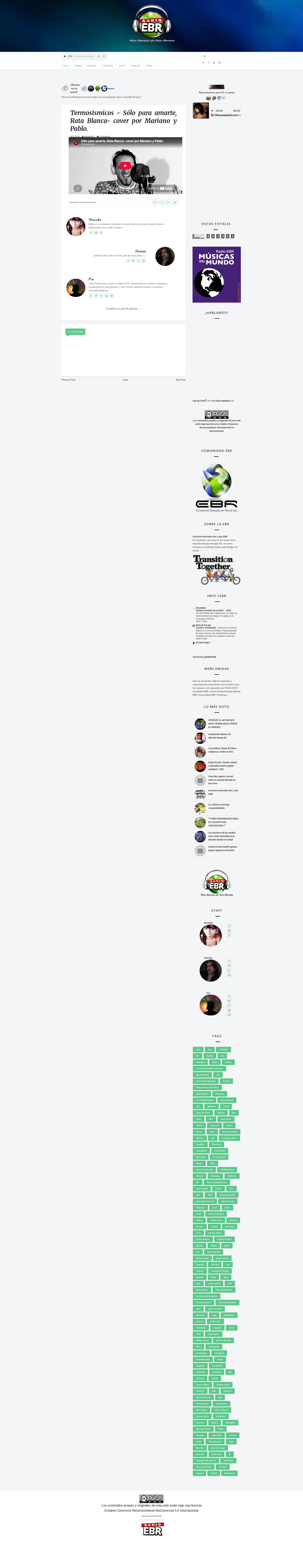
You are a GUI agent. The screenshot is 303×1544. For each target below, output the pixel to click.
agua (198, 1309)
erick (198, 1233)
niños (212, 1132)
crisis (198, 1214)
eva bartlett (217, 1366)
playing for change (220, 1271)
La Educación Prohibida (206, 1296)
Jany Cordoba (202, 1290)
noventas (200, 1435)
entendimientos (203, 1359)
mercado (200, 1422)
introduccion (221, 1404)
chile (198, 1334)
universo (200, 1138)
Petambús (201, 607)
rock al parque (218, 1448)
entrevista (229, 1226)
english (214, 1226)
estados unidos (215, 1233)
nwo (211, 1119)
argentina (200, 1062)
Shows (78, 66)
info (220, 1397)
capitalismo (201, 1151)
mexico (214, 1422)
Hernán (140, 251)
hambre (199, 1245)
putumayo (215, 1176)
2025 (198, 1283)
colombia (223, 1049)
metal (214, 1062)
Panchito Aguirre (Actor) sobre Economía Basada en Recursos (222, 780)
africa (227, 1207)
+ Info (149, 66)
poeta (198, 1441)
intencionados (202, 1404)
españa (210, 1056)
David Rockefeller (227, 1195)
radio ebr (232, 1176)
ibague (214, 1245)
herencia (228, 1391)
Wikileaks (216, 1144)
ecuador (199, 1226)
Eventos (135, 66)
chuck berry (213, 1334)
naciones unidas (203, 1429)
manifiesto (221, 1416)
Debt (230, 1283)
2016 (210, 1195)
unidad (214, 1473)
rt (230, 1454)
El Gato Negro (203, 642)
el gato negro (219, 1157)
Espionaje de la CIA (205, 1201)
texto (225, 1277)
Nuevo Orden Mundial (205, 1081)
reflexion (212, 1106)
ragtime (199, 1277)
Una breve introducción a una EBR (210, 536)
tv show (222, 1467)
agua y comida (215, 1309)
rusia (213, 1277)
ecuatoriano (201, 1353)
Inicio (66, 66)
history (199, 1163)
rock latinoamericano (217, 1182)
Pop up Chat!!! (200, 400)
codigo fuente (202, 1340)
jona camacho (213, 1252)
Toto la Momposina (227, 1302)
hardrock (200, 1391)
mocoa (199, 1132)
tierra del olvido (203, 1467)
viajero (218, 1188)
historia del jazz (203, 1397)
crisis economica (216, 1214)
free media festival (204, 1100)
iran (198, 1252)
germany (200, 1378)
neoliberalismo (227, 1170)
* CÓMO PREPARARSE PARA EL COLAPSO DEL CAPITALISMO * (223, 822)
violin (226, 1106)
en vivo (226, 1081)
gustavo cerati (223, 1385)
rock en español (229, 1132)
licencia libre (202, 1416)
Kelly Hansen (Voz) (224, 1290)
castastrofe (201, 1328)
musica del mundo (204, 1170)
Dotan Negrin (202, 1094)
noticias (214, 1264)
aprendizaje (229, 1315)
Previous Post (68, 379)
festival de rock (224, 1239)
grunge (215, 1378)
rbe (197, 1182)
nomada (200, 1264)
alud (214, 1315)
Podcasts (107, 66)
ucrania (199, 1473)
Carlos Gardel (214, 1283)
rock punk (216, 1454)
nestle (220, 1429)
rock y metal (202, 1188)
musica (228, 1062)
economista (214, 1347)
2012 (231, 1188)
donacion (214, 1125)
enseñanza (219, 1353)
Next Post (180, 379)
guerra (229, 1125)
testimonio (228, 1460)
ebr (197, 1056)
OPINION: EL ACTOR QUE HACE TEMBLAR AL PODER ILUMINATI (222, 724)
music (198, 1119)
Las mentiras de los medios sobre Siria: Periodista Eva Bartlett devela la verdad (221, 836)
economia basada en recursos (209, 1068)
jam (234, 1113)
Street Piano (226, 1119)
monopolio (230, 1422)
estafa (220, 1359)
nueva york (217, 1435)
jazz (210, 1049)
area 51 (199, 1321)
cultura (199, 1220)
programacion (215, 1441)
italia (212, 1163)
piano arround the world (207, 1087)
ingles (226, 1245)
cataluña (217, 1328)
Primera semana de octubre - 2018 (213, 610)
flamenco (219, 1094)
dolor (198, 1347)
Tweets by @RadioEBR (204, 656)
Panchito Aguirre (203, 1302)
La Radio (91, 66)
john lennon (201, 1410)
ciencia (199, 1125)
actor (214, 1207)
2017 (198, 1106)
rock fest (200, 1454)
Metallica (200, 1144)
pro (218, 1075)
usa (222, 1056)
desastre (233, 1220)
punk (231, 1441)
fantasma (216, 1372)
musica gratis (222, 1258)
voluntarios (229, 1473)
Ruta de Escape (203, 625)
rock (198, 1049)
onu (228, 1264)
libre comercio (221, 1410)
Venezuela (200, 1207)
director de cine (223, 1340)
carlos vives (215, 1321)
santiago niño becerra (206, 1460)
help (214, 1391)
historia (221, 1113)
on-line (232, 1435)
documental (219, 1151)
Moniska (95, 219)
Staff (122, 66)
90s (212, 1138)
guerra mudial (202, 1385)
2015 (198, 1195)
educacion (200, 1157)
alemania (200, 1315)
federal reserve (203, 1239)
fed (230, 1372)
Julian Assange (227, 1201)
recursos (200, 1448)
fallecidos (200, 1372)
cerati (231, 1328)
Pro (91, 279)
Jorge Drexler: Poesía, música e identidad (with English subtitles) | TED (222, 766)
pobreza (199, 1176)
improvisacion (227, 1100)
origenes (200, 1271)
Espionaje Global (229, 1138)
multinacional (202, 1258)
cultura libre (216, 1220)
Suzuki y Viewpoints (206, 627)
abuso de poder (203, 1113)
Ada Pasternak (202, 1075)
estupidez (200, 1366)
